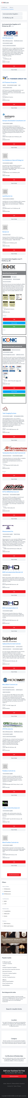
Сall (14, 66)
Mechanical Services (7, 971)
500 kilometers (7, 893)
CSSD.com (5, 2)
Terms (15, 1086)
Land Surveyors (6, 975)
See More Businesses (14, 874)
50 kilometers (7, 889)
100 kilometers (7, 891)
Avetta (5, 916)
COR (5, 903)
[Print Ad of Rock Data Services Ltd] (5, 297)
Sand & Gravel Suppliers (8, 981)
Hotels (4, 965)
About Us (9, 1083)
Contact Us (10, 1086)
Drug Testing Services (7, 983)
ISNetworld (6, 913)
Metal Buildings (6, 985)
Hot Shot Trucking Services (8, 977)
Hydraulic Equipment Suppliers (9, 967)
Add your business (14, 1076)
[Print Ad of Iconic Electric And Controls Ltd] (5, 368)
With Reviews (7, 923)
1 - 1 (5, 316)
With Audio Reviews (8, 926)
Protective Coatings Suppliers (9, 973)
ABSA (5, 901)
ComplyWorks (7, 911)
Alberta (11, 7)
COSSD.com (4, 7)
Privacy (19, 1086)
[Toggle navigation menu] (26, 2)
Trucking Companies (7, 963)
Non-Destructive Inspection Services (11, 969)
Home (4, 1083)
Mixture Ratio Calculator (18, 1083)
